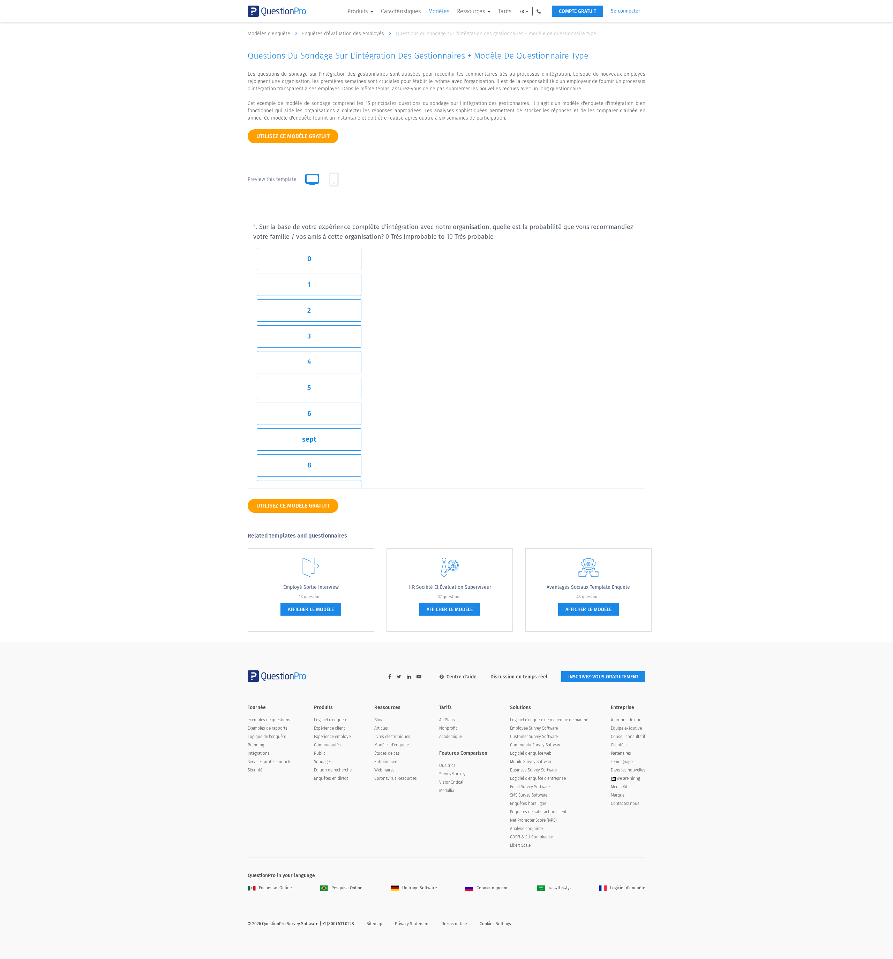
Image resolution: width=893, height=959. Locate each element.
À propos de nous (627, 719)
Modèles (438, 11)
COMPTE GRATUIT (577, 11)
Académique (450, 736)
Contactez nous (625, 803)
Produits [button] (358, 11)
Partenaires (621, 753)
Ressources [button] (471, 11)
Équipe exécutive (626, 728)
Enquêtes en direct (331, 778)
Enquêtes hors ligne (528, 803)
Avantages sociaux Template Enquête (588, 587)
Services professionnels (269, 761)
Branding (256, 745)
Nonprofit (448, 728)
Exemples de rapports (267, 728)
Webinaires (384, 770)
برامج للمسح (559, 887)
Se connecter (625, 11)
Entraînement (386, 761)
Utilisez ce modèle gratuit (293, 136)
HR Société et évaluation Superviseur (449, 587)
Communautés (327, 745)
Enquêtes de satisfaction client (538, 811)
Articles (381, 728)
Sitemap (374, 923)
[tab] (333, 179)
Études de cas (387, 753)
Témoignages (623, 761)
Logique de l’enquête (267, 736)
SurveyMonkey (452, 773)
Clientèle (618, 745)
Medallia (446, 790)
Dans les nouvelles (628, 770)
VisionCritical (451, 782)
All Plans (447, 719)
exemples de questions (269, 719)
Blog (378, 719)
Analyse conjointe (526, 828)
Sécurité (255, 770)
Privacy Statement (412, 923)
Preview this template (272, 179)
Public (319, 753)
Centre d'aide (461, 677)
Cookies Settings (495, 923)
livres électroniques (392, 736)
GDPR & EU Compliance (531, 837)
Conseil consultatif (628, 736)
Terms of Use (454, 923)
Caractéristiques (401, 11)
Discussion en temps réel (518, 677)
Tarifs (504, 11)
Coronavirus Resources (395, 778)
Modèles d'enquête (270, 34)
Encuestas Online (275, 887)
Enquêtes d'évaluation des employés (343, 34)
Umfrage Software (419, 887)
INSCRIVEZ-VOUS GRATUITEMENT (603, 677)
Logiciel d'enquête (330, 719)
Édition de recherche (333, 770)
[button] (538, 11)
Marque (617, 795)
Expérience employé (332, 736)
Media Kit (619, 786)
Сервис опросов (492, 887)
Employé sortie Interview (311, 587)
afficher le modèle (311, 609)
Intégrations (259, 753)
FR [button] (522, 11)
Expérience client (329, 728)
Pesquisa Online (346, 887)
